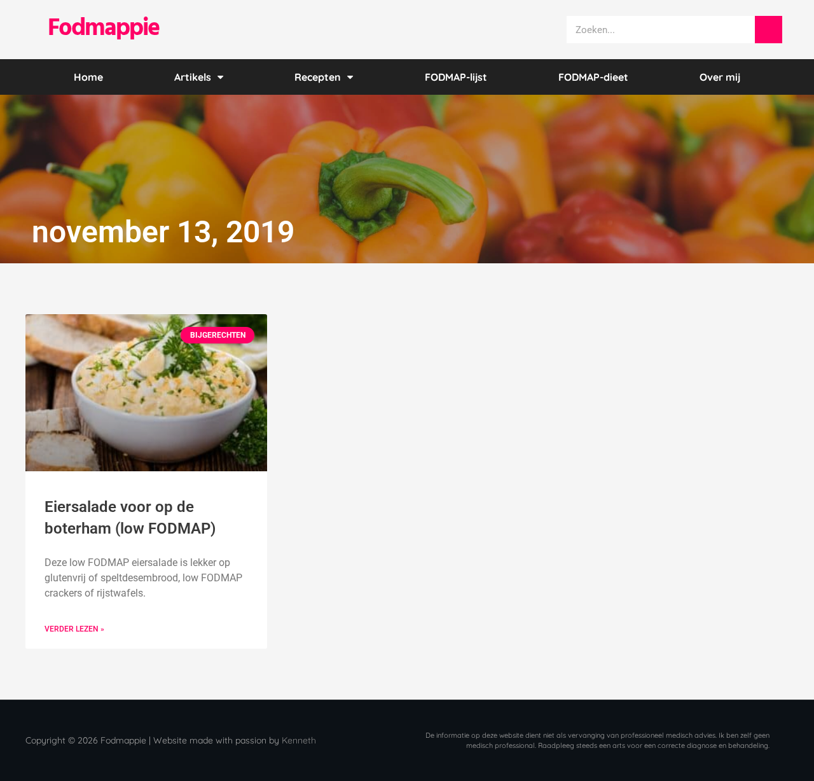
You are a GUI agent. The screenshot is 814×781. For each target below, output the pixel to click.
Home (88, 77)
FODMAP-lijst (456, 77)
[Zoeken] (768, 29)
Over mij (720, 77)
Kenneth (299, 740)
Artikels (192, 77)
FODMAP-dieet (593, 77)
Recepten (317, 77)
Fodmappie (103, 29)
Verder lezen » (74, 629)
